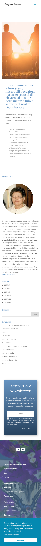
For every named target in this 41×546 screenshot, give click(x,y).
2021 (6, 302)
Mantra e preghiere (9, 339)
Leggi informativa (12, 424)
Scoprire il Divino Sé (20, 120)
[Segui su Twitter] (23, 449)
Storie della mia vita (9, 360)
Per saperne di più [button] (11, 534)
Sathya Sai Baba (8, 353)
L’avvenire (7, 477)
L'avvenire (8, 120)
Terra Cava (6, 363)
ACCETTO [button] (20, 540)
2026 (6, 285)
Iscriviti (27, 428)
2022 (6, 299)
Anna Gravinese (10, 115)
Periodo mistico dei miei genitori (14, 346)
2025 (6, 288)
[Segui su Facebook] (18, 449)
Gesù (4, 332)
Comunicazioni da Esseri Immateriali (17, 117)
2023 (6, 295)
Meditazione (7, 343)
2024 (6, 292)
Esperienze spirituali (10, 329)
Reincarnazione (8, 350)
